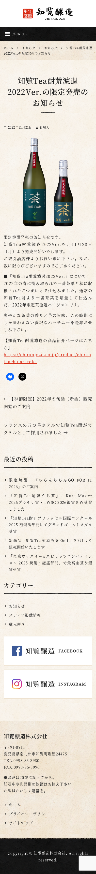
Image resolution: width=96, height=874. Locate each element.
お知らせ (17, 605)
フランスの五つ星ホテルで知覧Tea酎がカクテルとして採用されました (48, 429)
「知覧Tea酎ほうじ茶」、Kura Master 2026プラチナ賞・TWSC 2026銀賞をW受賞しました (50, 502)
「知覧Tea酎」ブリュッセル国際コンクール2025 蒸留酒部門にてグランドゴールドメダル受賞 (50, 524)
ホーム (15, 804)
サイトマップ (21, 822)
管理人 (44, 127)
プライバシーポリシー (29, 813)
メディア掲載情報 (25, 615)
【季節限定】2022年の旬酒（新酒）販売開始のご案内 (48, 402)
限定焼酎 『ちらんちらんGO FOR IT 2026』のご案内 (50, 483)
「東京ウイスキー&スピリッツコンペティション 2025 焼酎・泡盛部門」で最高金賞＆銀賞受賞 (50, 562)
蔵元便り (17, 624)
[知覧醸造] (48, 13)
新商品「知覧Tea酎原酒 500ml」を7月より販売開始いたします (50, 543)
